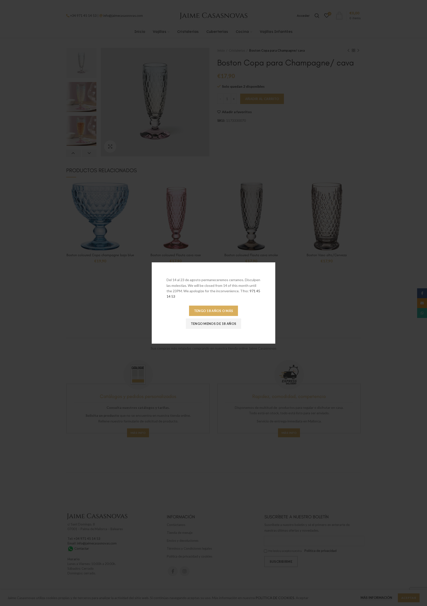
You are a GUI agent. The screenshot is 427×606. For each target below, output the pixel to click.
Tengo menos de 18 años (213, 324)
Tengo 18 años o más (213, 311)
